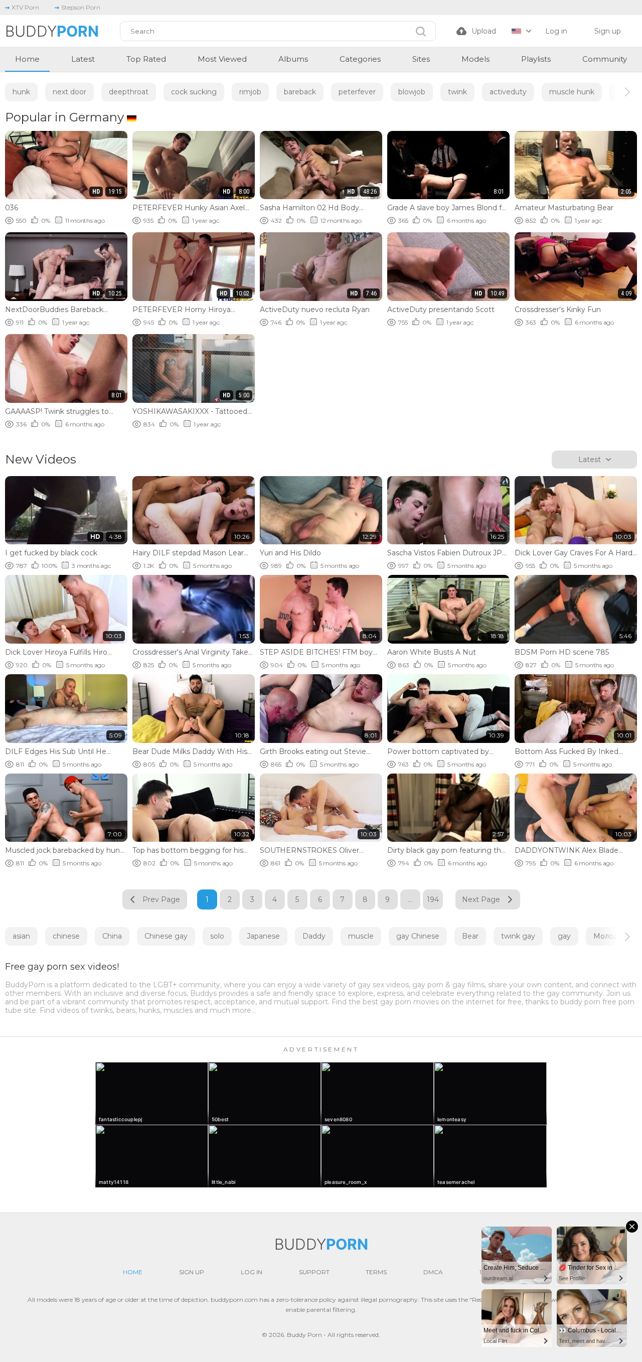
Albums (293, 59)
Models (475, 59)
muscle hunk (571, 91)
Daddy (314, 936)
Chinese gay (166, 936)
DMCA (433, 1272)
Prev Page (161, 899)
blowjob (411, 91)
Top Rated (146, 59)
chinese (66, 936)
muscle (361, 936)
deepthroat (128, 91)
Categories (360, 59)
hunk (21, 91)
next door (69, 91)
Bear (470, 936)
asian (21, 936)
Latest (83, 59)
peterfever (357, 91)
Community (604, 59)
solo (217, 936)
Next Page (481, 899)
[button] (618, 92)
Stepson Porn (80, 7)
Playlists (536, 59)
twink (457, 91)
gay (564, 936)
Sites (421, 59)
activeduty (508, 91)
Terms (376, 1272)
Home (27, 59)
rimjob (250, 91)
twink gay (518, 936)
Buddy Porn (304, 1334)
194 (433, 899)
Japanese (263, 936)
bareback (300, 91)
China (112, 936)
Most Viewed (222, 59)
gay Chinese (417, 936)
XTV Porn (25, 7)
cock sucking (194, 91)
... (410, 899)
